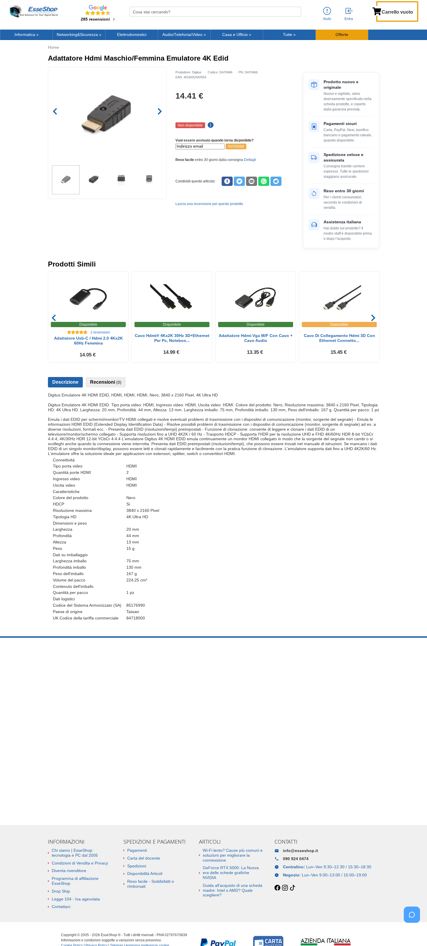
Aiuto (327, 19)
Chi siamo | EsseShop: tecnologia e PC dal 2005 (75, 853)
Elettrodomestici (131, 34)
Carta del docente (143, 858)
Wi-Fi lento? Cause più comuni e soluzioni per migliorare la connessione (233, 855)
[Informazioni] (327, 11)
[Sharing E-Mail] (251, 181)
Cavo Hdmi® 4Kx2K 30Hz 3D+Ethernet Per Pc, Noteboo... (172, 338)
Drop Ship (61, 891)
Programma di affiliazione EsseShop (75, 881)
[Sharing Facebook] (227, 181)
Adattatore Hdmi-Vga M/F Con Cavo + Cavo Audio (256, 338)
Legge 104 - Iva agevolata (76, 899)
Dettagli (250, 160)
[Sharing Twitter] (239, 181)
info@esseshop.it (300, 850)
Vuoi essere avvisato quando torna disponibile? (214, 140)
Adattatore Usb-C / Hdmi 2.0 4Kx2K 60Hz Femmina (88, 340)
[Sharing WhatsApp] (263, 181)
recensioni (100, 332)
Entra (349, 19)
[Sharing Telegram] (275, 181)
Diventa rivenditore (69, 870)
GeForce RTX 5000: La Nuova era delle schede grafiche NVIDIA (231, 872)
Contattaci (61, 906)
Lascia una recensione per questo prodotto (209, 204)
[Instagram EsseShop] (285, 888)
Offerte (342, 34)
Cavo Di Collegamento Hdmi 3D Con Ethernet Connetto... (339, 338)
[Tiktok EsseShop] (292, 888)
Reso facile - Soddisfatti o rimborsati (150, 884)
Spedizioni (136, 866)
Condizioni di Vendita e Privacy (80, 863)
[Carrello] (376, 11)
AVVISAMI (236, 146)
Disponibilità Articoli (144, 873)
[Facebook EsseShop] (277, 888)
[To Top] (413, 932)
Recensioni (105, 382)
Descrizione (65, 382)
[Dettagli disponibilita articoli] (210, 125)
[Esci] (349, 11)
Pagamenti (137, 850)
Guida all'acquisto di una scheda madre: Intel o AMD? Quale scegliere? (232, 890)
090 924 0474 (295, 858)
